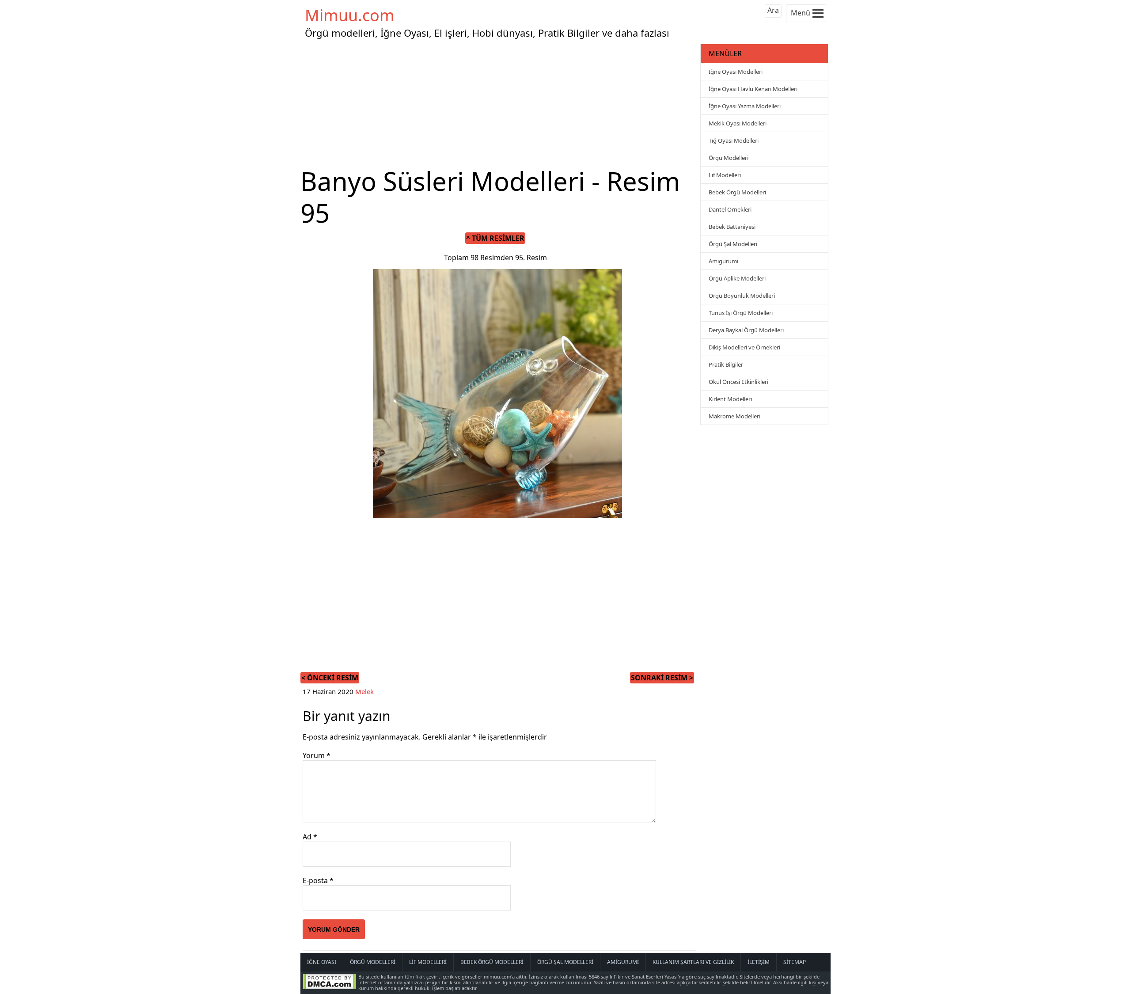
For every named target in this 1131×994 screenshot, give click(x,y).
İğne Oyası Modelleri (736, 72)
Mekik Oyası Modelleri (738, 123)
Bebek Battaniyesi (732, 227)
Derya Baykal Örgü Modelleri (746, 330)
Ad (310, 837)
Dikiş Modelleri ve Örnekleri (744, 347)
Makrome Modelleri (734, 416)
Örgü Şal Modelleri (733, 244)
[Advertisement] (499, 103)
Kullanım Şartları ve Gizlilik (693, 962)
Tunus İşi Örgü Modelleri (741, 313)
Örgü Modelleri (728, 158)
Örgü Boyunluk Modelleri (742, 296)
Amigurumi (723, 261)
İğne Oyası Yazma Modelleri (745, 106)
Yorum (316, 755)
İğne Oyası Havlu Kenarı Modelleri (753, 89)
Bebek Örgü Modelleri (737, 192)
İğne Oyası (321, 962)
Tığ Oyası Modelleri (734, 140)
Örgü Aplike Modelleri (737, 278)
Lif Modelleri (725, 175)
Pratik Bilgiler (726, 364)
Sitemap (794, 962)
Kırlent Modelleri (730, 399)
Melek (364, 691)
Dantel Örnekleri (730, 209)
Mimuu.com (350, 15)
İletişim (759, 962)
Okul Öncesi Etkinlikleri (738, 382)
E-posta (318, 880)
